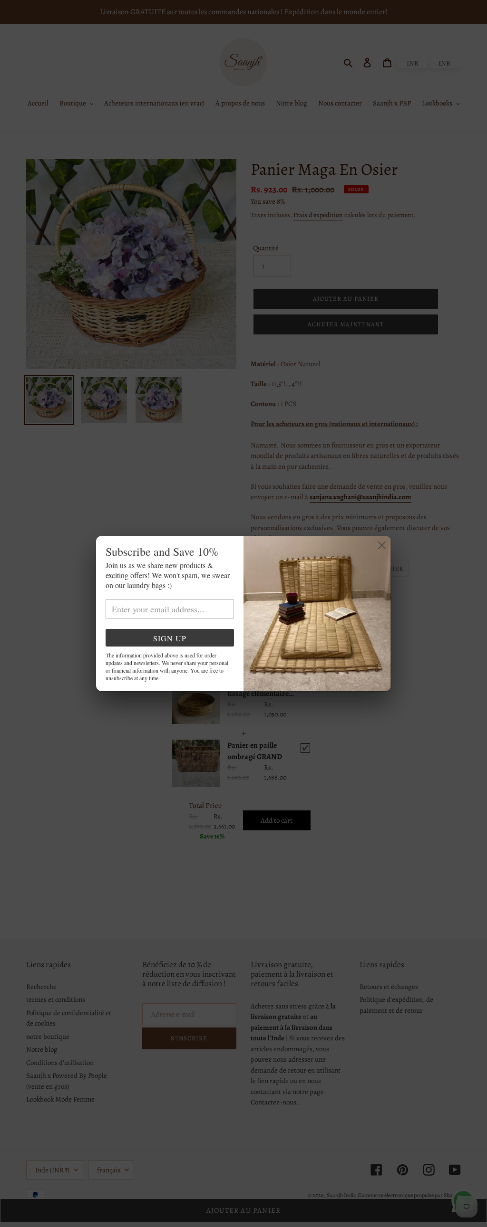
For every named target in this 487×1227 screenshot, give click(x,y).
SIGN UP (169, 638)
